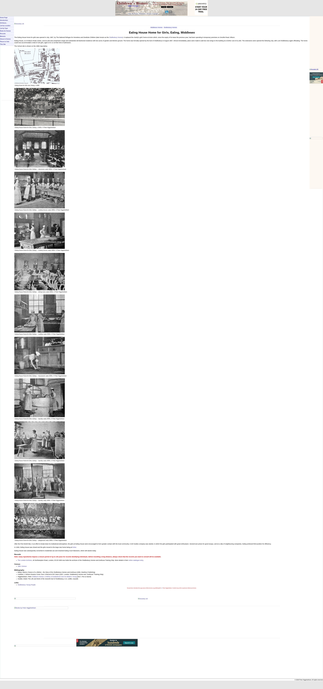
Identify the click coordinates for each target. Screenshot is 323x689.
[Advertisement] (316, 41)
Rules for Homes (5, 31)
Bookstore (142, 13)
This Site (3, 44)
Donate (149, 13)
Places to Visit (4, 41)
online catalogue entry (136, 560)
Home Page (3, 17)
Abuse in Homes (5, 39)
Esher (74, 547)
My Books (135, 13)
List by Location (5, 25)
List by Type (4, 28)
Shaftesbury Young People (26, 585)
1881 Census (22, 566)
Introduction (4, 20)
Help (129, 13)
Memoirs (3, 36)
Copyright (155, 13)
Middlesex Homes (156, 27)
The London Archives (25, 560)
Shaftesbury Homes (170, 27)
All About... (3, 23)
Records (3, 33)
